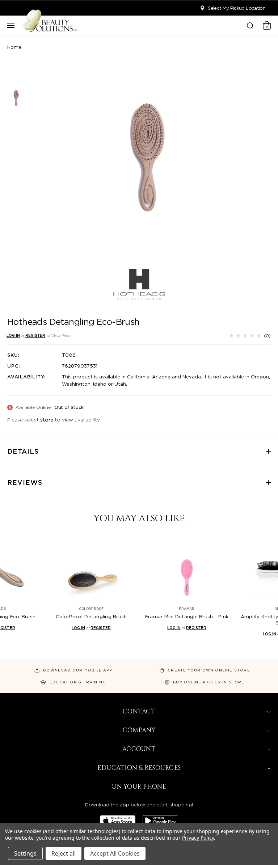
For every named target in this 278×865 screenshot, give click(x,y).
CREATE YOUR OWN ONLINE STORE (209, 670)
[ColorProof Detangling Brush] (91, 568)
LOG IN (13, 335)
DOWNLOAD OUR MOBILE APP (77, 670)
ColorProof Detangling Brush (91, 616)
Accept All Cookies (115, 853)
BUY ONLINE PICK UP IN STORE (208, 682)
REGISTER (35, 335)
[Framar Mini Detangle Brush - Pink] (186, 568)
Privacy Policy (198, 837)
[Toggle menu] (10, 26)
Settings (25, 853)
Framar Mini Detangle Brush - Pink (186, 616)
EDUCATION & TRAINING (78, 682)
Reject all (63, 853)
